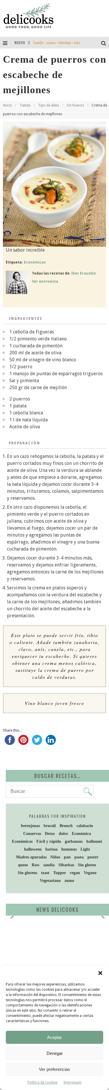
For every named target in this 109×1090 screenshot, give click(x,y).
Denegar (55, 1053)
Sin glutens (27, 873)
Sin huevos (75, 105)
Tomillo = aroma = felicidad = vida (56, 42)
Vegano (90, 873)
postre (92, 857)
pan (67, 857)
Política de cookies (43, 1082)
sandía (49, 865)
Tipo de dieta (48, 105)
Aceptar (54, 1037)
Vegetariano (50, 880)
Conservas (32, 833)
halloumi (94, 841)
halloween (33, 849)
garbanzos (74, 841)
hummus (69, 849)
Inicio (7, 105)
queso (23, 865)
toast (45, 873)
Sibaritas (66, 865)
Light (85, 849)
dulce (63, 833)
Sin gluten (87, 865)
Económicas (35, 262)
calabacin (84, 826)
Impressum (72, 1082)
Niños (55, 857)
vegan (75, 873)
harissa (51, 849)
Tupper (59, 873)
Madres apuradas (31, 857)
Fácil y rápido (48, 841)
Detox (50, 833)
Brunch (66, 826)
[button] (100, 973)
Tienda (25, 105)
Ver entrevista (45, 281)
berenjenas (30, 826)
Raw (36, 865)
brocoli (50, 826)
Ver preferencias (54, 1069)
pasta (79, 857)
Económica (81, 833)
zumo (69, 880)
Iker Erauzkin (83, 273)
